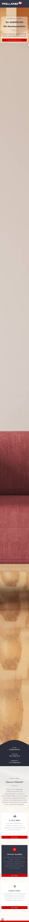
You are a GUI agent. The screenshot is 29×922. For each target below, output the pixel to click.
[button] (2, 919)
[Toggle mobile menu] (26, 4)
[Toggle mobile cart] (23, 5)
